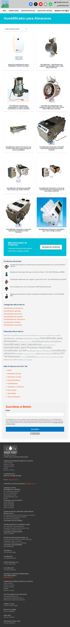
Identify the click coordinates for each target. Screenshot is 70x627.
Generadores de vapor (14, 377)
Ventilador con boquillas (24, 360)
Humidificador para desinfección (24, 341)
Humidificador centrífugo (13, 338)
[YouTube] (40, 4)
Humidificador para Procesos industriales (28, 347)
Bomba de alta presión (20, 335)
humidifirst (19, 354)
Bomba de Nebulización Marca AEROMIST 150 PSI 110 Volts (18, 65)
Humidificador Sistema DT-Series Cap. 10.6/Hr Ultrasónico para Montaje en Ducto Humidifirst (18, 148)
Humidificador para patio (48, 345)
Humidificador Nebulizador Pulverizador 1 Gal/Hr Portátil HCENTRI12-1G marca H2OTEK (18, 107)
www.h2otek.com (14, 479)
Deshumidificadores (13, 380)
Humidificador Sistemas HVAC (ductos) (39, 351)
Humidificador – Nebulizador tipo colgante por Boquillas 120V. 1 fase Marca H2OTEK (52, 66)
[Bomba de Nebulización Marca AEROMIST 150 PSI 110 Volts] (18, 48)
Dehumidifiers (11, 393)
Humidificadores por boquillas (13, 316)
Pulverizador (24, 357)
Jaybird (38, 354)
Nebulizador (14, 356)
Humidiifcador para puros (29, 354)
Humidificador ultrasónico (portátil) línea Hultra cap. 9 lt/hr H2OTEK (18, 189)
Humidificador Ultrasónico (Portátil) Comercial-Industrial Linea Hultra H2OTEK (51, 148)
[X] (36, 4)
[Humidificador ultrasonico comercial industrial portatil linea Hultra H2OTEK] (18, 212)
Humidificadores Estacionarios (13, 308)
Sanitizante (31, 357)
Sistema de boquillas (57, 357)
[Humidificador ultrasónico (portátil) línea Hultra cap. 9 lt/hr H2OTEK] (18, 171)
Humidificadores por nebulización (14, 319)
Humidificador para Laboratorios (22, 344)
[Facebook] (31, 4)
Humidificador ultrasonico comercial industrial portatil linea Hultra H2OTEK (18, 230)
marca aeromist (46, 354)
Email (8, 410)
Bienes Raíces (11, 390)
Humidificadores (12, 383)
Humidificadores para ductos (13, 314)
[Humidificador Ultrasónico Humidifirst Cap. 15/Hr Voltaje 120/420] (51, 212)
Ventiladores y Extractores (15, 387)
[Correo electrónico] (45, 4)
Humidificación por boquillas (53, 335)
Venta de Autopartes (13, 397)
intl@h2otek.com (8, 577)
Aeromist (6, 335)
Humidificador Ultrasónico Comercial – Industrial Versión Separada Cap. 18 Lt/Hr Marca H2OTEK (51, 189)
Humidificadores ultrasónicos (13, 325)
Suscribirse (35, 429)
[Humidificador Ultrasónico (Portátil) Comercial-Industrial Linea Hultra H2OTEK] (51, 130)
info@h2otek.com (31, 483)
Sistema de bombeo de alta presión (44, 357)
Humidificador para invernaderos (46, 341)
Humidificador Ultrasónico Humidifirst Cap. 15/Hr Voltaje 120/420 (52, 230)
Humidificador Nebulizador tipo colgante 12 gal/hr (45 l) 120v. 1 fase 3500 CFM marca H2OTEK (51, 107)
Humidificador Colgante (31, 338)
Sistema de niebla (10, 360)
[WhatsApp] (50, 4)
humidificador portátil (15, 350)
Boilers (9, 370)
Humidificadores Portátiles (12, 322)
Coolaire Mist (42, 335)
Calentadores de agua (14, 373)
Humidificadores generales (12, 311)
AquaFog (11, 335)
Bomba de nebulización (32, 335)
